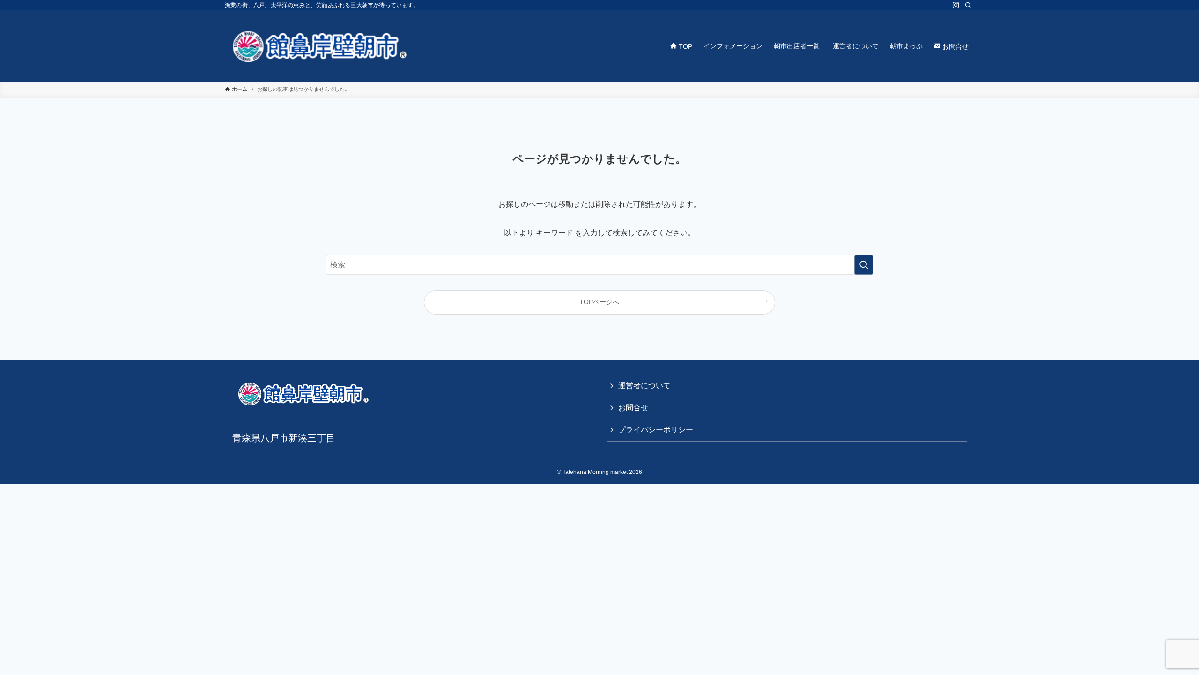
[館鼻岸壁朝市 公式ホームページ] (318, 46)
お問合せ (633, 408)
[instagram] (956, 5)
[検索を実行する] (863, 265)
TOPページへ (599, 302)
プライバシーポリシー (655, 430)
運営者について (644, 386)
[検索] (968, 5)
